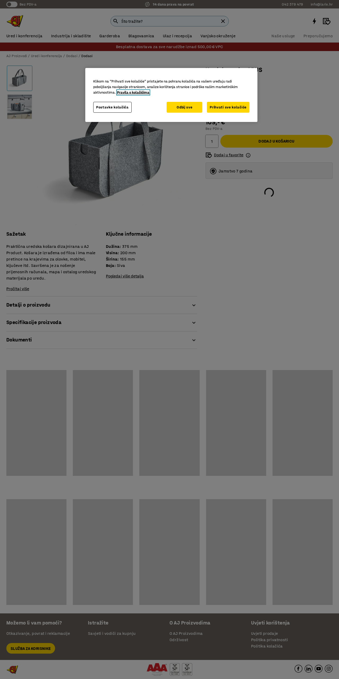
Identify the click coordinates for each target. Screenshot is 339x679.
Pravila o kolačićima (133, 92)
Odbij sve (184, 107)
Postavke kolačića (112, 107)
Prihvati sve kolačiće (228, 107)
